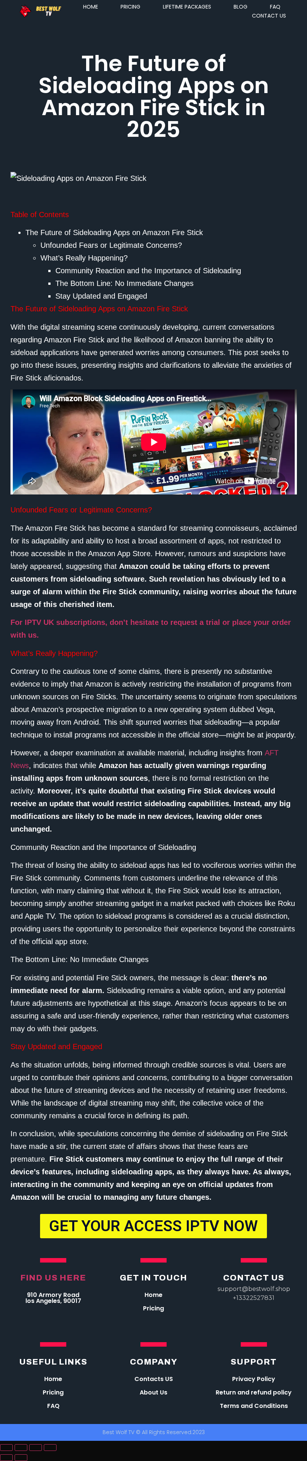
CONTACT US (269, 15)
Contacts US (153, 1379)
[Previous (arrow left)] (6, 1457)
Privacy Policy (253, 1379)
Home (153, 1295)
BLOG (240, 6)
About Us (153, 1392)
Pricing (153, 1308)
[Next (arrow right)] (21, 1457)
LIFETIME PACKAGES (187, 6)
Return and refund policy (254, 1392)
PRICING (130, 6)
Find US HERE (53, 1277)
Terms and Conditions (254, 1406)
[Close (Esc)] (6, 1447)
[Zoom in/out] (50, 1447)
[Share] (21, 1447)
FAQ (275, 6)
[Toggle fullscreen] (35, 1447)
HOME (90, 6)
